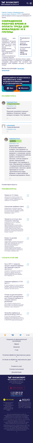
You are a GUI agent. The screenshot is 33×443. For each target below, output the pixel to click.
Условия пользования (16, 369)
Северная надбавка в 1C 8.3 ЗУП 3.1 (13, 282)
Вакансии (16, 347)
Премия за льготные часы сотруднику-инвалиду (13, 220)
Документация (16, 372)
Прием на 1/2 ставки (11, 195)
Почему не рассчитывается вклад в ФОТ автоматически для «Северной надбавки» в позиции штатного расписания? (13, 298)
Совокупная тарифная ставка (14, 206)
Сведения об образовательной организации (16, 340)
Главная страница (7, 12)
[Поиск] (27, 3)
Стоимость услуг (16, 366)
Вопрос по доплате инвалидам (10, 239)
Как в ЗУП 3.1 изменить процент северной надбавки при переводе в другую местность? (13, 266)
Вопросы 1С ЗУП (16, 14)
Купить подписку (17, 388)
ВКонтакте (25, 88)
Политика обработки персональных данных (16, 355)
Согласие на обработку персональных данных (16, 360)
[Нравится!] (7, 118)
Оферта (16, 344)
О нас (16, 350)
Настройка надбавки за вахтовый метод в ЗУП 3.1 (13, 313)
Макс (11, 88)
